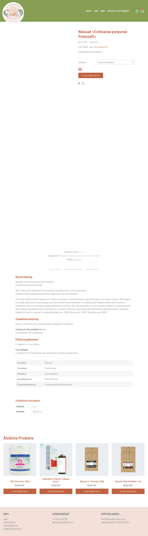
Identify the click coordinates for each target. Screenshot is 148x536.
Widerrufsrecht (12, 529)
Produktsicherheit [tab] (92, 269)
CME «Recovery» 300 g (20, 481)
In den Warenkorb (91, 75)
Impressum (9, 522)
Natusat (77, 259)
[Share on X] (83, 83)
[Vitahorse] (13, 13)
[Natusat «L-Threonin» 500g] (92, 459)
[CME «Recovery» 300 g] (19, 459)
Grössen (82, 62)
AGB (5, 519)
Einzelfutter (88, 255)
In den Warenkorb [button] (20, 491)
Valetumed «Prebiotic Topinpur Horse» (56, 480)
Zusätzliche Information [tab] (72, 269)
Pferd (97, 255)
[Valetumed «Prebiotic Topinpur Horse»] (56, 459)
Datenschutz (10, 525)
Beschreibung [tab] (54, 269)
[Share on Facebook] (79, 83)
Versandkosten (101, 47)
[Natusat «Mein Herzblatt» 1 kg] (128, 459)
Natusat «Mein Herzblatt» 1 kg (128, 481)
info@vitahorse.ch (62, 522)
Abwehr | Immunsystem (71, 255)
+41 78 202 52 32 (59, 519)
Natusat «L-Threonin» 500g (92, 481)
